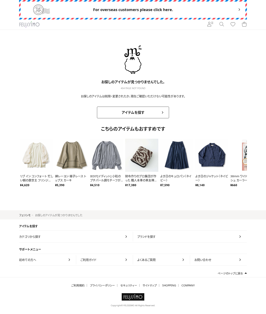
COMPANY (188, 285)
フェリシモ (25, 215)
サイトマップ (150, 285)
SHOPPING (169, 285)
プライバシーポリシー (102, 285)
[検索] (221, 24)
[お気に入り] (233, 24)
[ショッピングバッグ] (244, 24)
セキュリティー (128, 285)
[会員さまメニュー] (210, 24)
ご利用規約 (78, 285)
